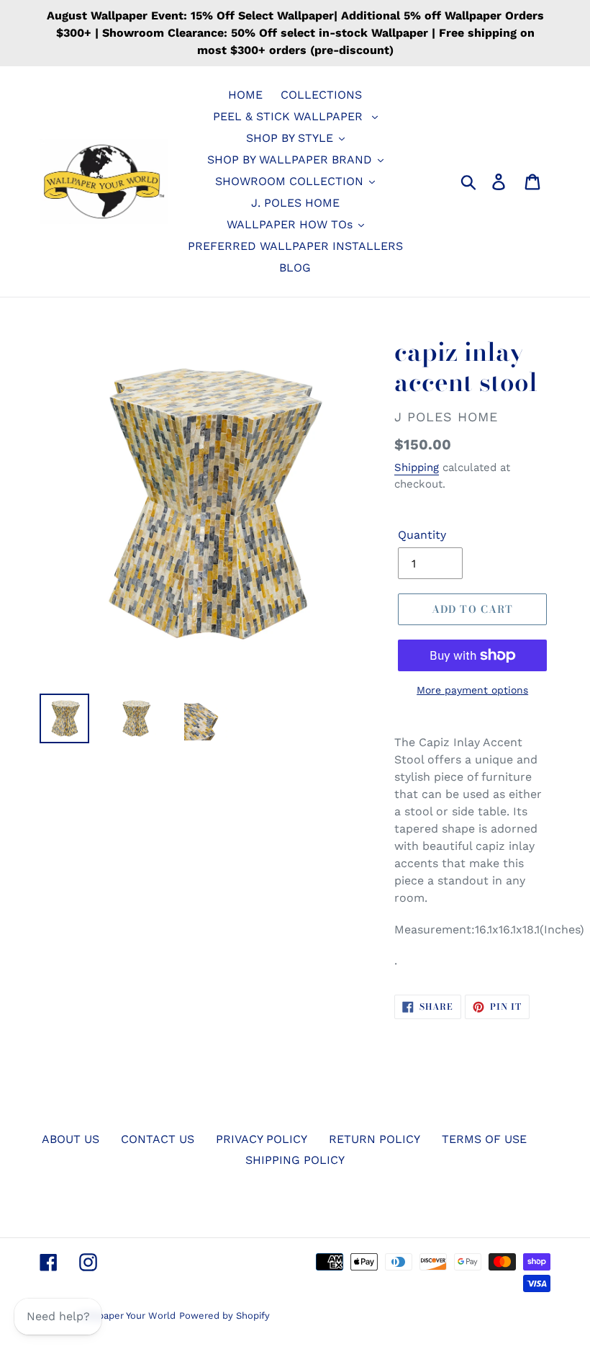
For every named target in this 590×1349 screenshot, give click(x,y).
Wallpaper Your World (127, 1315)
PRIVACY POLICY (261, 1139)
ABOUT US (70, 1139)
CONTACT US (157, 1139)
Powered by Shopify (224, 1315)
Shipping (416, 467)
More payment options (472, 690)
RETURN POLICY (374, 1139)
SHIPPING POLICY (295, 1160)
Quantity (422, 535)
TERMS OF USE (484, 1139)
